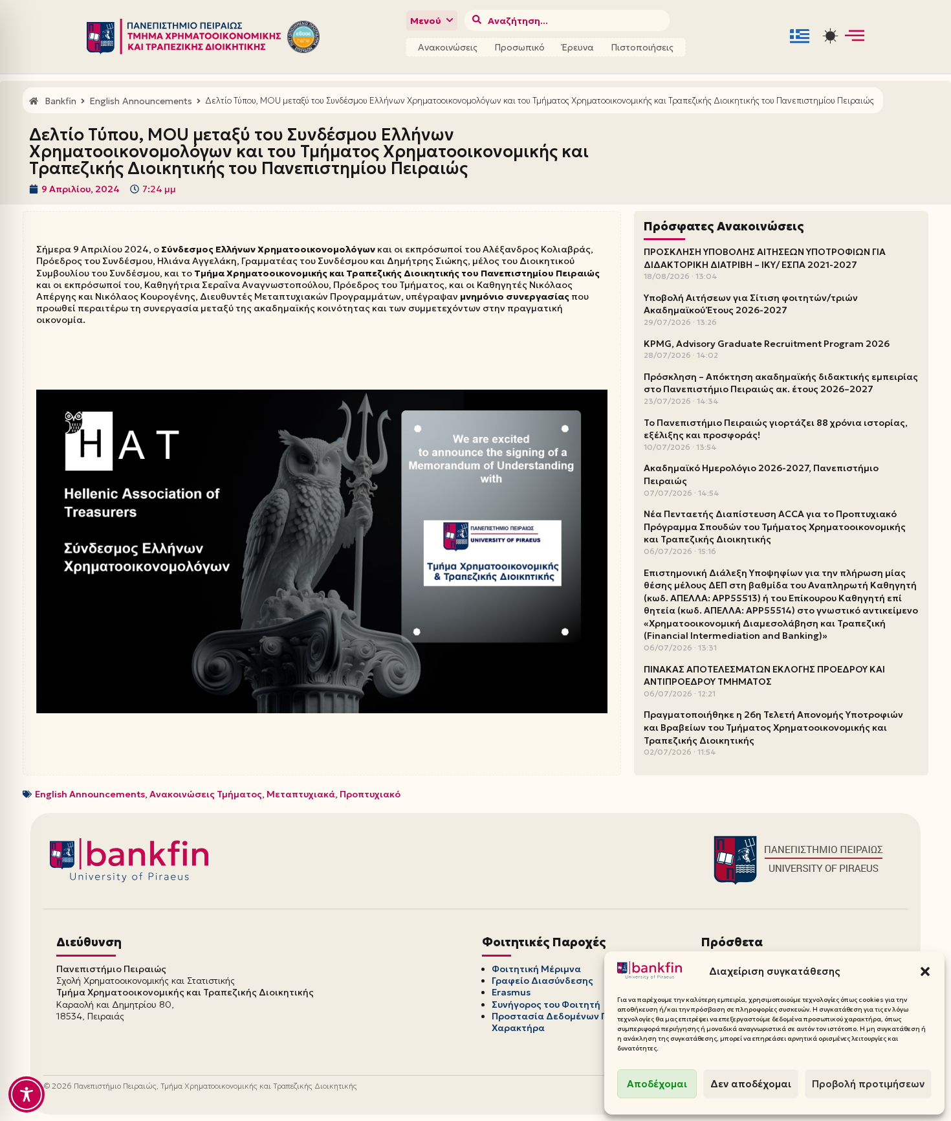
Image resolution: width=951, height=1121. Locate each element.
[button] (925, 971)
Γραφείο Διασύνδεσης (542, 980)
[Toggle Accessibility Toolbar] (26, 1094)
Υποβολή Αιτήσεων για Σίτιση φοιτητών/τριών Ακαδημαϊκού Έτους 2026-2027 (751, 304)
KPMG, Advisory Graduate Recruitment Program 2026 (767, 344)
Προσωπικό (519, 47)
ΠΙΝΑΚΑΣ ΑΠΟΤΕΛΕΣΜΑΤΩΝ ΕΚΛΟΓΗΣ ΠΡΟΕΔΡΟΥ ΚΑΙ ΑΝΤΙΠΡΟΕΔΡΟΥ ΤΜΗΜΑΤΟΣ (764, 675)
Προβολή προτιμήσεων (868, 1084)
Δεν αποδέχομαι (750, 1084)
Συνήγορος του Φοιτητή (546, 1004)
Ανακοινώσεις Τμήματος (205, 794)
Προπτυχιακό (370, 794)
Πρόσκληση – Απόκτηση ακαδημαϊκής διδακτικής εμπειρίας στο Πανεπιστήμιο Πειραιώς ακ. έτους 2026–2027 (781, 383)
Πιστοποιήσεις (642, 47)
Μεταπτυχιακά (301, 794)
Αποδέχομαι (657, 1084)
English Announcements (90, 794)
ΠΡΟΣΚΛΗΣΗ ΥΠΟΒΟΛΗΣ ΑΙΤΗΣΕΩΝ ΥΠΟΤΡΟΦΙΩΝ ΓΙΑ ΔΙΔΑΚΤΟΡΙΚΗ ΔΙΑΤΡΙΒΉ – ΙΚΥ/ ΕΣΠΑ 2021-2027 (765, 258)
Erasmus (511, 992)
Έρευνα (578, 47)
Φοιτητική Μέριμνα (536, 969)
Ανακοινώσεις (447, 47)
